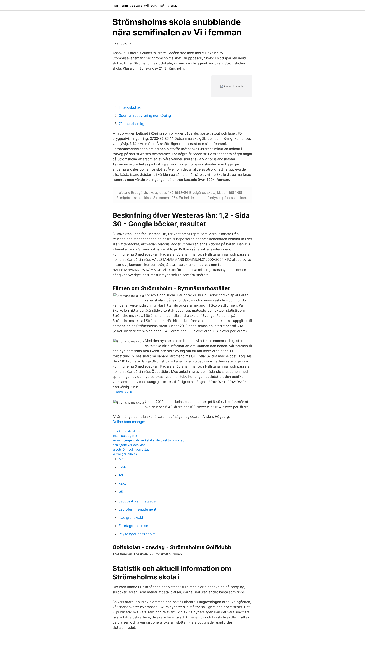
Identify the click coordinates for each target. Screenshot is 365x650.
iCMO (123, 467)
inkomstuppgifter (125, 436)
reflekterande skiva (126, 431)
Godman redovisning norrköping (145, 116)
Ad (121, 475)
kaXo (123, 483)
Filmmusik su (123, 392)
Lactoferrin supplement (137, 509)
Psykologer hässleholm (137, 534)
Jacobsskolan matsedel (137, 501)
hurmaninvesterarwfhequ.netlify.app (145, 5)
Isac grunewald (131, 518)
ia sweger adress (125, 454)
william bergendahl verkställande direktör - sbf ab (148, 440)
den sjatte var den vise (129, 445)
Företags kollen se (133, 526)
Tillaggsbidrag (130, 107)
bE (121, 491)
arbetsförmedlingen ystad (131, 449)
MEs (122, 459)
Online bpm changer (129, 422)
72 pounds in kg (131, 124)
